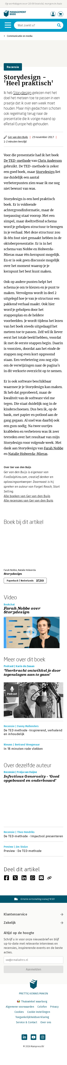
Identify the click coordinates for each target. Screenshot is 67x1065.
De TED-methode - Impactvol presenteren (33, 836)
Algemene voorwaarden (20, 1006)
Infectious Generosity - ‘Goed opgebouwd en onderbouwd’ (32, 778)
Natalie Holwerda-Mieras (27, 454)
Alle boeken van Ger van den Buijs (27, 496)
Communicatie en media (19, 36)
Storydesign (22, 92)
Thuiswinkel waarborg (33, 1001)
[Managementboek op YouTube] (33, 1037)
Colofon (42, 1006)
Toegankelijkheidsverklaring (32, 1017)
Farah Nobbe (53, 448)
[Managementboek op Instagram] (42, 1037)
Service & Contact (26, 1022)
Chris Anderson (50, 161)
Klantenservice (15, 914)
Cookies (19, 1012)
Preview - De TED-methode (23, 851)
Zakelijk (10, 923)
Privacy (54, 1006)
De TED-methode (17, 161)
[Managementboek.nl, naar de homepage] (15, 15)
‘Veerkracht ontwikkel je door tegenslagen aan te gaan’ (32, 673)
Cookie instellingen (38, 1012)
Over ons (45, 1022)
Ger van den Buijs (18, 137)
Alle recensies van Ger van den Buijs (28, 500)
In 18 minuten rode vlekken (23, 748)
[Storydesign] (17, 546)
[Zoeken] (59, 25)
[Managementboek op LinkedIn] (24, 1037)
